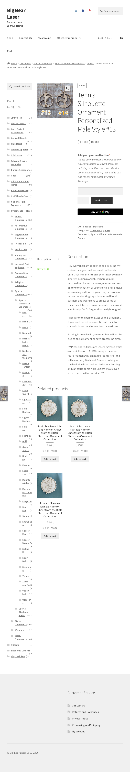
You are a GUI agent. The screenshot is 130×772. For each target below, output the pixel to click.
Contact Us (25, 38)
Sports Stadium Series (23, 612)
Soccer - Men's (26, 532)
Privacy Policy (80, 718)
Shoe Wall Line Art (20, 650)
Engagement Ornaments (21, 236)
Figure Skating (26, 419)
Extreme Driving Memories (19, 162)
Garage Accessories (21, 169)
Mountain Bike (26, 481)
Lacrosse (25, 472)
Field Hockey (26, 410)
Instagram (76, 10)
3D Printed (16, 117)
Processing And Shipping (86, 725)
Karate (25, 465)
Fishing (24, 428)
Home (14, 63)
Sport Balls (25, 559)
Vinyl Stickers (18, 656)
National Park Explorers (18, 203)
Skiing (25, 516)
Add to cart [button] (50, 459)
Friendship (20, 243)
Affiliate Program (67, 38)
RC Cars (15, 644)
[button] (67, 88)
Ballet (24, 314)
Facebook (83, 10)
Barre (25, 327)
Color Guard (25, 392)
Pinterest (90, 10)
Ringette (26, 501)
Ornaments (25, 63)
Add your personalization (94, 155)
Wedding (19, 630)
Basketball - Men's (26, 342)
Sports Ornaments (43, 63)
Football (26, 435)
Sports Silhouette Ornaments (70, 63)
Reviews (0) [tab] (43, 269)
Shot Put (24, 508)
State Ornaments (21, 623)
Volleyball (25, 592)
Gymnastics (25, 449)
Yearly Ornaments (21, 637)
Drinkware (16, 155)
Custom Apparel (19, 149)
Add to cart (102, 200)
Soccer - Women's (27, 541)
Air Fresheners (18, 123)
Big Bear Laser (16, 13)
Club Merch (17, 143)
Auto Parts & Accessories (17, 131)
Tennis (90, 63)
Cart (9, 51)
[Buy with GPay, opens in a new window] (100, 211)
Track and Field (27, 583)
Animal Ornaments (21, 218)
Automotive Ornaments (21, 227)
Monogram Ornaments (21, 257)
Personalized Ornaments (21, 275)
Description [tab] (44, 259)
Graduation (21, 249)
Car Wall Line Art (19, 138)
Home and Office (19, 190)
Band (25, 321)
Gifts (13, 175)
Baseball (26, 333)
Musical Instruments (27, 492)
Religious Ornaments (21, 284)
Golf (24, 441)
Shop (10, 38)
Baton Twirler (26, 365)
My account (44, 38)
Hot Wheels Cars (19, 196)
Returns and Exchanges (85, 712)
